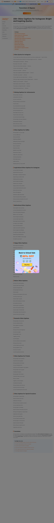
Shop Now (27, 264)
